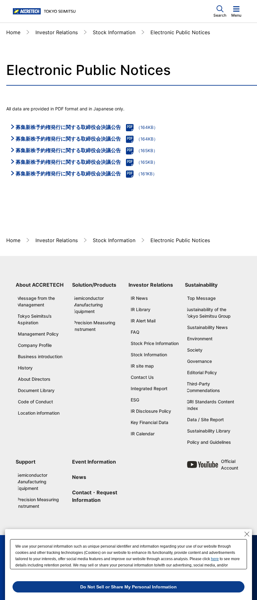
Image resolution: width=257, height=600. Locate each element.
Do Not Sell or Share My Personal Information (128, 586)
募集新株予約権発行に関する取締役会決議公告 (68, 127)
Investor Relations (56, 32)
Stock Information (114, 32)
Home (13, 32)
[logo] (46, 11)
